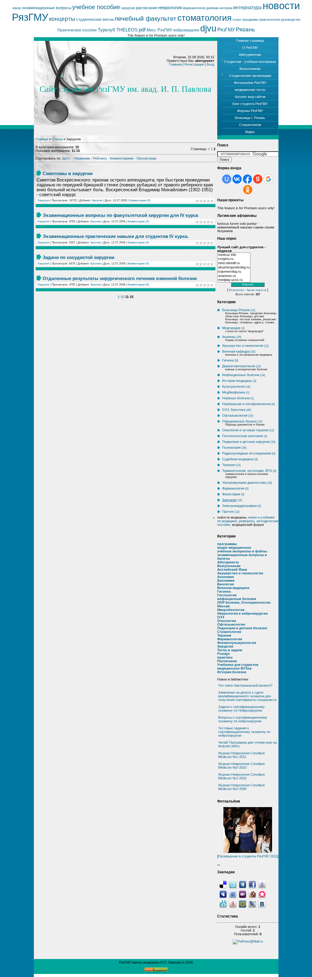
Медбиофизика (233, 392)
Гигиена (228, 360)
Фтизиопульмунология (236, 643)
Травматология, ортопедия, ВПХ (247, 470)
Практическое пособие (77, 30)
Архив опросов (256, 290)
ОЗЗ (220, 617)
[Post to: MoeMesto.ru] (223, 903)
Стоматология (229, 632)
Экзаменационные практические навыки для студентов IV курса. (116, 236)
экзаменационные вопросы (46, 7)
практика (224, 657)
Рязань (245, 29)
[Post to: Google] (262, 884)
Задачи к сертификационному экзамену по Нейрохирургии (241, 708)
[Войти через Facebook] (247, 179)
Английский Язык (232, 569)
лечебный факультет (145, 18)
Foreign (223, 654)
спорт (236, 19)
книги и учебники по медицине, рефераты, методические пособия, (247, 520)
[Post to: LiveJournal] (252, 903)
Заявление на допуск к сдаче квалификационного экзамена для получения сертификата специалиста (247, 696)
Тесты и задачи (229, 650)
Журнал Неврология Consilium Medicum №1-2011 (241, 755)
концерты (62, 19)
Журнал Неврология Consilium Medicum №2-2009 (241, 787)
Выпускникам (228, 566)
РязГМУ (226, 29)
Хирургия (43, 200)
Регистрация (194, 64)
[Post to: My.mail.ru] (242, 903)
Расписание (227, 661)
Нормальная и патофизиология (246, 404)
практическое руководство (279, 19)
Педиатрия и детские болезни (242, 628)
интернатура (247, 7)
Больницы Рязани (236, 310)
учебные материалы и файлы (242, 551)
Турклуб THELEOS (118, 29)
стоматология (204, 18)
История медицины (237, 381)
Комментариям (121, 158)
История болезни (231, 672)
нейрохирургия (186, 30)
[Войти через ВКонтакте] (237, 179)
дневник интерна (219, 8)
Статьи (57, 139)
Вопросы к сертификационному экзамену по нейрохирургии (242, 719)
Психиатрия (231, 447)
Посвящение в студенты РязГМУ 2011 (247, 856)
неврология (170, 7)
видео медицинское (234, 547)
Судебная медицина (238, 459)
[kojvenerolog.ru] (234, 272)
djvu (208, 28)
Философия (231, 494)
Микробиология (230, 610)
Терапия (228, 465)
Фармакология (233, 488)
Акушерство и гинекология (242, 345)
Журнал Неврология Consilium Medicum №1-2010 (241, 776)
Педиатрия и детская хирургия (246, 442)
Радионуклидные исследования (246, 453)
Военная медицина (233, 588)
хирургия (128, 8)
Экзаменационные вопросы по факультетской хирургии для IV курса (120, 215)
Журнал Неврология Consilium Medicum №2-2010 (241, 765)
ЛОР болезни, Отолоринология (243, 602)
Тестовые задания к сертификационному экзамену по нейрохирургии (244, 731)
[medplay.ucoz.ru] (234, 280)
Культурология (233, 386)
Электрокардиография (239, 506)
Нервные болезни (236, 398)
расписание (146, 7)
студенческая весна (94, 19)
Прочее (228, 511)
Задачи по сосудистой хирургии (78, 257)
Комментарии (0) (140, 200)
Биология (225, 584)
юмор (16, 8)
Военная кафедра (236, 351)
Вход (210, 64)
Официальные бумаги (239, 421)
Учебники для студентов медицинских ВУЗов (237, 666)
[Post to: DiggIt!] (242, 884)
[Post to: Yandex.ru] (233, 903)
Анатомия (225, 577)
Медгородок (231, 328)
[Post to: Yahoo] (242, 894)
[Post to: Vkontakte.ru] (262, 903)
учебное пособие (96, 7)
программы (227, 544)
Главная (175, 64)
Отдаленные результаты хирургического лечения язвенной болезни (120, 278)
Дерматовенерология (238, 366)
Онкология (226, 621)
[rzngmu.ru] (234, 259)
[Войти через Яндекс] (257, 179)
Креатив (97, 200)
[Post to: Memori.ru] (262, 894)
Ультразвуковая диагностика (244, 482)
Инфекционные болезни (240, 375)
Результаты (236, 290)
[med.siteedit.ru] (234, 263)
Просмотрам (146, 158)
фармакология (194, 8)
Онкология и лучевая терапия (245, 430)
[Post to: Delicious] (223, 884)
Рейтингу (100, 158)
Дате (65, 158)
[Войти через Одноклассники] (247, 189)
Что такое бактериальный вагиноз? (245, 685)
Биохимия (225, 580)
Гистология (226, 595)
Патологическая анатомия (242, 436)
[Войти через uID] (226, 179)
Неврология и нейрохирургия (242, 613)
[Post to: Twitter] (233, 884)
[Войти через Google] (268, 179)
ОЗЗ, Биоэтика (233, 409)
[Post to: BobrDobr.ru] (252, 894)
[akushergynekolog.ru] (234, 267)
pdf (142, 30)
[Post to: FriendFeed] (233, 894)
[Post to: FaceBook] (252, 884)
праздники (250, 19)
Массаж (223, 606)
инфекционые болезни (236, 599)
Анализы (229, 337)
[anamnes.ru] (234, 276)
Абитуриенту (228, 562)
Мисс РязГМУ (159, 30)
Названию (82, 158)
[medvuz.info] (234, 255)
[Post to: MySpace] (223, 894)
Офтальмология (234, 415)
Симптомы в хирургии (68, 173)
